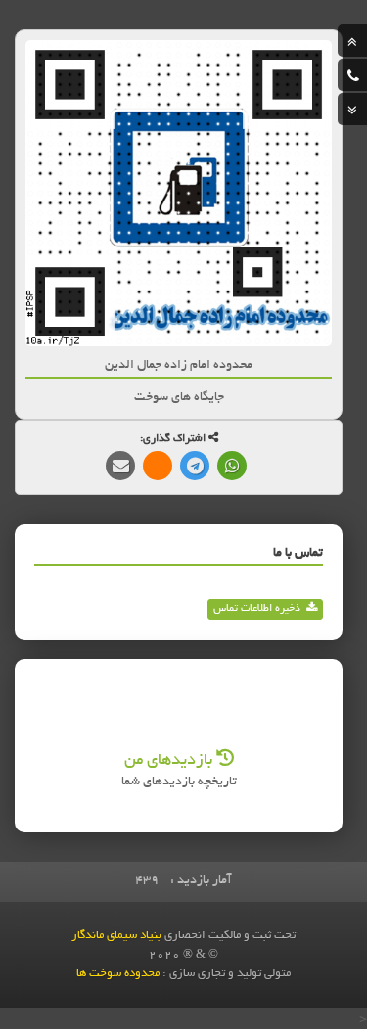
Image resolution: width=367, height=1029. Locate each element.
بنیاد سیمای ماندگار (116, 935)
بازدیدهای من (170, 761)
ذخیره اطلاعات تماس (256, 609)
